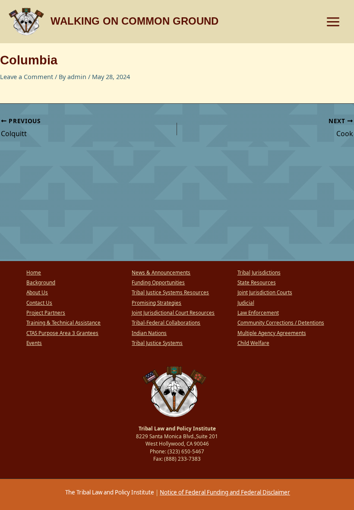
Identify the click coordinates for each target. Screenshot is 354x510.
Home (33, 272)
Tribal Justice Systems (157, 343)
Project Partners (45, 312)
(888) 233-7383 (182, 459)
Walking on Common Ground (134, 21)
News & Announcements (161, 272)
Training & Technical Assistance (63, 322)
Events (34, 343)
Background (40, 282)
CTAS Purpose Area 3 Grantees (62, 333)
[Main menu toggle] (333, 22)
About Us (37, 292)
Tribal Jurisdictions (259, 272)
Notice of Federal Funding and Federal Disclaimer (225, 492)
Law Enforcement (258, 312)
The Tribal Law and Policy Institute (109, 492)
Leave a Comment (26, 76)
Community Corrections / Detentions (280, 322)
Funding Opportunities (158, 282)
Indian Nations (149, 333)
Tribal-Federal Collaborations (166, 322)
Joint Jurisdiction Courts (264, 292)
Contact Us (39, 303)
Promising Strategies (156, 303)
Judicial (245, 303)
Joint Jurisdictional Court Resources (173, 312)
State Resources (256, 282)
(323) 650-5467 (186, 451)
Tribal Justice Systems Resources (170, 292)
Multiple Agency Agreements (271, 333)
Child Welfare (253, 343)
